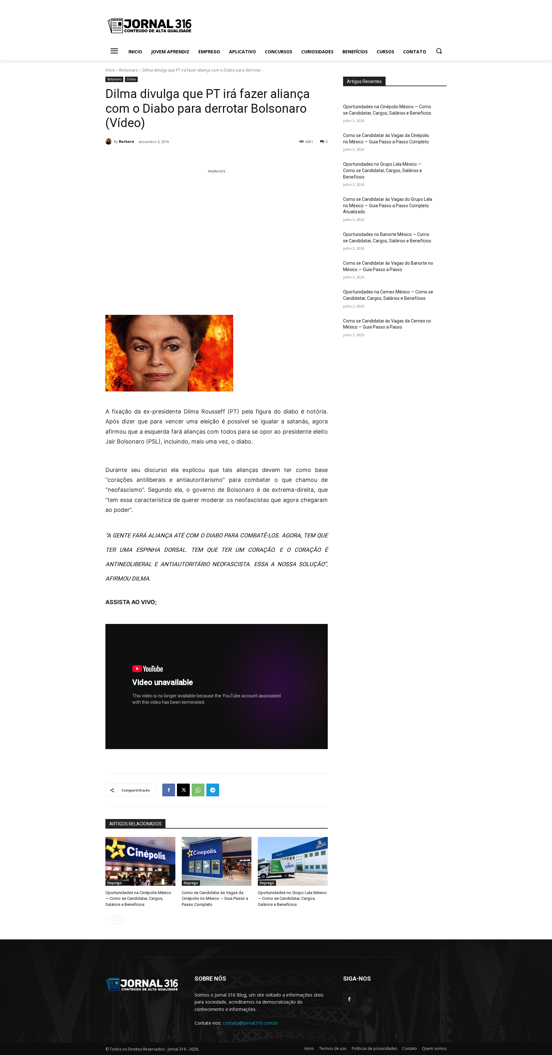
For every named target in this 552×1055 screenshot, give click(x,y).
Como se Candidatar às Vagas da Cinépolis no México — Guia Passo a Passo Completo (215, 898)
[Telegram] (212, 790)
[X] (183, 790)
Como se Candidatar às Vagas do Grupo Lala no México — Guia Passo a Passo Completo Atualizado (387, 205)
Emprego (114, 883)
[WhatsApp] (198, 790)
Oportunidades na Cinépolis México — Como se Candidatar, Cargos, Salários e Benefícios (138, 898)
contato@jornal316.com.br (250, 1023)
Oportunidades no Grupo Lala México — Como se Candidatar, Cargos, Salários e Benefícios (292, 898)
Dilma (131, 79)
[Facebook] (168, 790)
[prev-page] (109, 920)
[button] (439, 50)
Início (110, 70)
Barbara (126, 141)
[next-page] (120, 920)
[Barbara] (109, 141)
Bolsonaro (128, 70)
